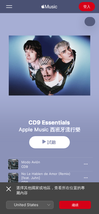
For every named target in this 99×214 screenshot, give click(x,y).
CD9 (24, 167)
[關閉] (8, 189)
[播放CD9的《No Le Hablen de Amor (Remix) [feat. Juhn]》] (13, 178)
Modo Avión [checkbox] (30, 162)
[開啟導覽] (9, 6)
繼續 (75, 205)
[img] (49, 6)
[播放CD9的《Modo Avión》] (13, 164)
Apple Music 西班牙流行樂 (49, 130)
